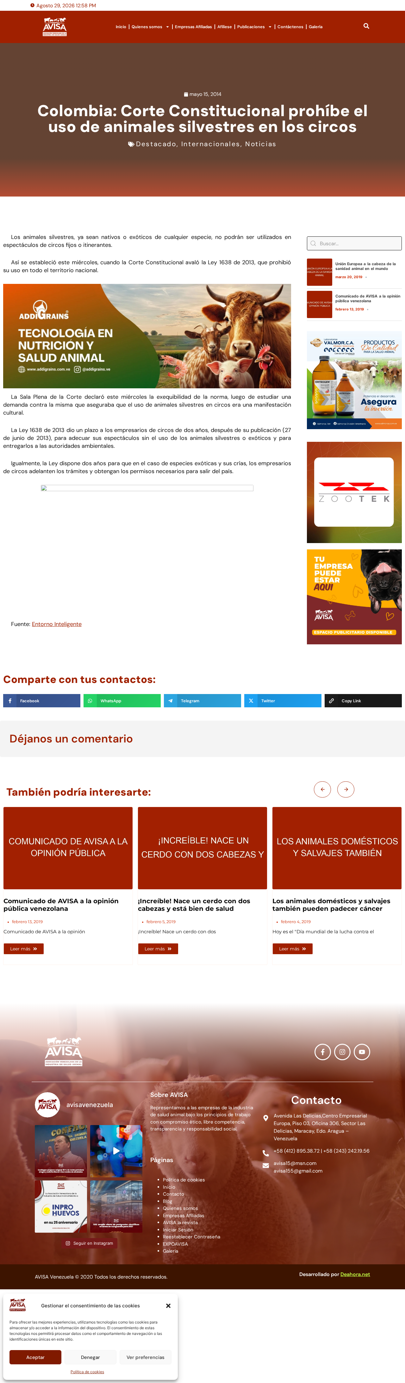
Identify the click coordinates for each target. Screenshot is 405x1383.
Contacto (173, 1194)
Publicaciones (251, 26)
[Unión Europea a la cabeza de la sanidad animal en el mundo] (319, 272)
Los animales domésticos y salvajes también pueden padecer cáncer (197, 904)
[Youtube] (362, 1052)
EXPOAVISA (175, 1244)
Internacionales (210, 144)
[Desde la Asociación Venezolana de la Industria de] (61, 1206)
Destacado (156, 144)
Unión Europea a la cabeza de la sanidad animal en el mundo (365, 266)
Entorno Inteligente (57, 624)
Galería (315, 26)
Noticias (261, 144)
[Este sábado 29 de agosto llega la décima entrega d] (116, 1151)
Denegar (90, 1357)
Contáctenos (290, 26)
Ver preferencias (146, 1357)
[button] (168, 1306)
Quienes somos (147, 26)
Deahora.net (355, 1274)
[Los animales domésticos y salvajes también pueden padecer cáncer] (202, 848)
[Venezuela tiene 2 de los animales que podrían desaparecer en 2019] (337, 848)
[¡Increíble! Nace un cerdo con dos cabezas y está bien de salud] (68, 848)
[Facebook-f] (323, 1052)
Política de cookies (87, 1371)
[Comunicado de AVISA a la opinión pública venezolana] (319, 304)
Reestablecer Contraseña (191, 1237)
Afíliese (224, 26)
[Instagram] (342, 1052)
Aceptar (35, 1357)
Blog (167, 1201)
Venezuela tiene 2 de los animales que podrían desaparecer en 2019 (336, 904)
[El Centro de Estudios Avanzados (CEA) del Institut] (116, 1206)
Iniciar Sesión (178, 1230)
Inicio (121, 26)
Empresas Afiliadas (193, 26)
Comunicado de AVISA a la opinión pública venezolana (367, 298)
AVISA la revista (180, 1222)
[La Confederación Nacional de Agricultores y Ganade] (61, 1151)
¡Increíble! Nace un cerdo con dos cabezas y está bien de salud (59, 904)
